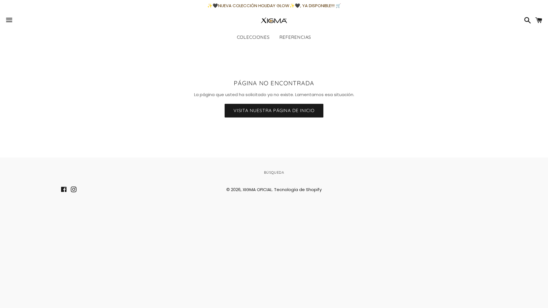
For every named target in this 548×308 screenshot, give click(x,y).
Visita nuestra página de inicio (274, 110)
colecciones (253, 37)
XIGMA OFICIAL (257, 190)
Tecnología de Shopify (298, 190)
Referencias (295, 37)
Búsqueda (274, 172)
